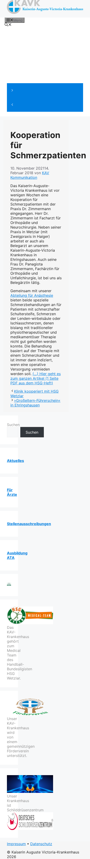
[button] (45, 90)
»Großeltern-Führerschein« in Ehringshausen (35, 402)
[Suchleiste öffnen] (8, 25)
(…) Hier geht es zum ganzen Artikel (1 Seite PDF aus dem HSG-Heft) (35, 378)
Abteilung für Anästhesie (31, 295)
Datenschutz (41, 843)
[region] (45, 70)
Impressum (16, 843)
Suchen (13, 424)
